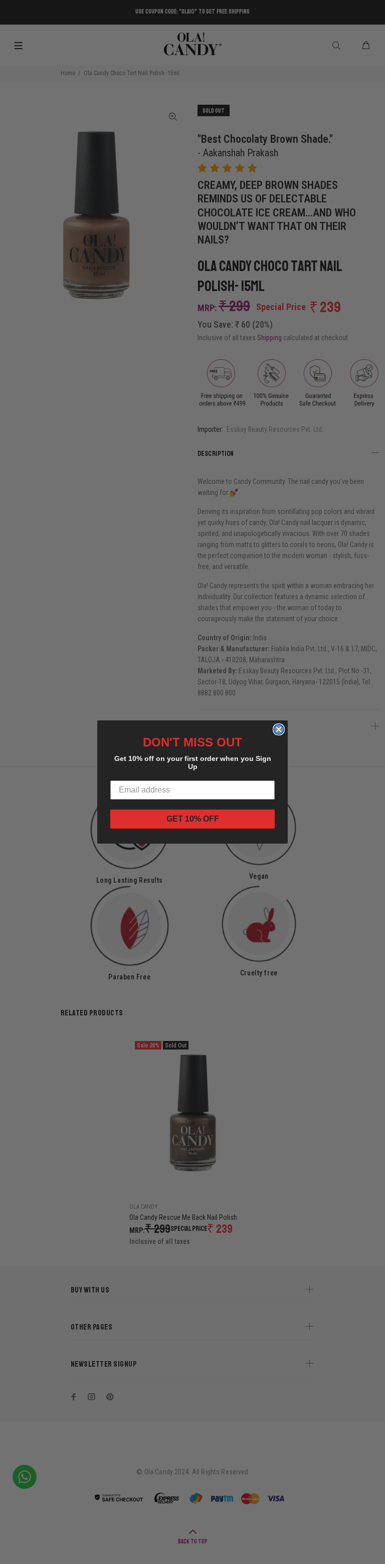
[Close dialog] (279, 729)
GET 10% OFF (192, 819)
